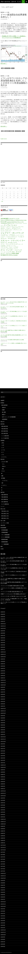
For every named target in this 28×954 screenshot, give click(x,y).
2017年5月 (3, 861)
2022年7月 (3, 720)
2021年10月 (3, 741)
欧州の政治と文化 (5, 515)
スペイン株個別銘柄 (5, 537)
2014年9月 (3, 937)
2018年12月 (3, 819)
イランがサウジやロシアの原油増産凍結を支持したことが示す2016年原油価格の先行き (14, 82)
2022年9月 (3, 715)
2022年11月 (3, 710)
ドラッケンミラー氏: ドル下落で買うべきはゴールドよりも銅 (13, 596)
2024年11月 (3, 654)
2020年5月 (3, 779)
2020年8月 (3, 772)
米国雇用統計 (4, 419)
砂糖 (2, 475)
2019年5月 (3, 807)
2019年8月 (3, 800)
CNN (14, 220)
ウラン (22, 226)
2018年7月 (3, 831)
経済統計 (2, 402)
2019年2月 (3, 814)
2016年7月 (3, 885)
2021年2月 (3, 760)
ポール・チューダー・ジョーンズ (11, 250)
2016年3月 (3, 894)
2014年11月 (3, 932)
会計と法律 (3, 520)
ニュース (5, 12)
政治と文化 (3, 508)
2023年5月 (3, 696)
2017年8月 (3, 854)
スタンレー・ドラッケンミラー (13, 240)
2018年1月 (3, 842)
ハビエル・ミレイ (5, 245)
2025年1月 (3, 649)
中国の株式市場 (4, 428)
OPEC (22, 222)
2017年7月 (3, 856)
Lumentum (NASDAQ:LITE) (13, 222)
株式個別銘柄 (3, 527)
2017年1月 (3, 871)
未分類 (2, 548)
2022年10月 (3, 713)
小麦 (2, 482)
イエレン (2, 225)
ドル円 (2, 445)
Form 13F (3, 222)
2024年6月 (3, 666)
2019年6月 (3, 805)
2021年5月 (3, 753)
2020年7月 (3, 774)
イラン (13, 68)
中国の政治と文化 (5, 511)
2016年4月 (3, 892)
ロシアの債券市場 (5, 504)
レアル (2, 454)
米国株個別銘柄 (4, 541)
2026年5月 (3, 611)
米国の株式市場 (4, 426)
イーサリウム (4, 480)
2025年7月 (3, 635)
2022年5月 (3, 725)
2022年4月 (3, 727)
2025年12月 (3, 623)
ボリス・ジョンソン (14, 248)
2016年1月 (3, 899)
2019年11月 (3, 793)
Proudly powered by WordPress (6, 952)
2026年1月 (3, 621)
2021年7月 (3, 748)
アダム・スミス (15, 223)
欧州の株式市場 (4, 431)
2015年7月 (3, 913)
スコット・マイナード (8, 238)
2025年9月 (3, 630)
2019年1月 (3, 816)
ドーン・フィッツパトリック (9, 244)
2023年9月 (3, 687)
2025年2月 (3, 647)
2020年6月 (3, 776)
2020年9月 (3, 769)
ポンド (2, 452)
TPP (11, 223)
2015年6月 (3, 915)
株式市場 (2, 424)
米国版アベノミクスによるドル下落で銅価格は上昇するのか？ (13, 593)
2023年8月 (3, 689)
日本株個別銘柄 (4, 530)
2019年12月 (3, 791)
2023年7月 (3, 692)
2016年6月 (3, 887)
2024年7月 (3, 663)
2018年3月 (3, 838)
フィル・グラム (13, 245)
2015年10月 (3, 906)
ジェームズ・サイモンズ (19, 235)
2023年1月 (3, 706)
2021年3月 (3, 758)
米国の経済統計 (4, 405)
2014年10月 (3, 934)
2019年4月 (3, 809)
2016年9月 (3, 880)
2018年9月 (3, 826)
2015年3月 (3, 922)
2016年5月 (3, 889)
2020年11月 (3, 765)
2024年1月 (3, 677)
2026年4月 (3, 614)
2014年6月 (3, 944)
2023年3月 (3, 701)
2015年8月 (3, 911)
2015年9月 (3, 908)
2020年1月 (3, 788)
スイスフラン (4, 456)
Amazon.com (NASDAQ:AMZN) (7, 220)
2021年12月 (3, 736)
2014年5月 (3, 946)
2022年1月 (3, 734)
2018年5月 (3, 833)
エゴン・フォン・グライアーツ (11, 228)
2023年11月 (3, 682)
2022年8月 (3, 717)
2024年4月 (3, 670)
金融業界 (2, 400)
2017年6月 (3, 859)
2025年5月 (3, 640)
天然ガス (4, 466)
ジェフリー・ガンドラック (12, 233)
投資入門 (2, 421)
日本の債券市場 (4, 501)
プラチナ (3, 471)
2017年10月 (3, 849)
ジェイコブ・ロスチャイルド (6, 231)
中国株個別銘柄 (4, 532)
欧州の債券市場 (4, 499)
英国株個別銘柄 (4, 539)
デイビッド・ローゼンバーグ (9, 242)
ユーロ (2, 447)
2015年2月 (3, 925)
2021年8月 (3, 746)
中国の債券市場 (4, 497)
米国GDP (4, 407)
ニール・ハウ (20, 244)
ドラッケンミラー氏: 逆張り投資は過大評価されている (12, 591)
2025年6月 (3, 637)
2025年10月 (3, 628)
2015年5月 (3, 918)
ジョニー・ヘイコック (6, 236)
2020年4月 (3, 781)
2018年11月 (3, 821)
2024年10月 (3, 656)
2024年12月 (3, 652)
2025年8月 (3, 633)
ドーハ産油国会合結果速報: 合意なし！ (14, 15)
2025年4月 (3, 642)
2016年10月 (3, 878)
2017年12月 (3, 845)
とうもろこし (4, 485)
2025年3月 (3, 644)
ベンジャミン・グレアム (5, 248)
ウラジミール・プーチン (16, 226)
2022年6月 (3, 722)
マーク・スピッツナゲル (5, 251)
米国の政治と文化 (5, 518)
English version (4, 138)
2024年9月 (3, 659)
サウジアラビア (7, 68)
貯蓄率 (3, 409)
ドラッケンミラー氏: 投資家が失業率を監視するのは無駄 (12, 339)
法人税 (13, 255)
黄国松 (16, 255)
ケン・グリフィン (14, 229)
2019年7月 (3, 802)
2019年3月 (3, 812)
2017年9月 (3, 852)
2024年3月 (3, 673)
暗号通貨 (3, 478)
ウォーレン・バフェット (6, 226)
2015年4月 (3, 920)
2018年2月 (3, 840)
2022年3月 (3, 729)
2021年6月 (3, 750)
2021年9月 (3, 743)
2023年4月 (3, 699)
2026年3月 (3, 616)
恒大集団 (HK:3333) (6, 255)
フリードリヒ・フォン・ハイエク (9, 247)
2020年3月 (3, 783)
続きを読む (4, 63)
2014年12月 (3, 930)
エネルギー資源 (4, 461)
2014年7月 (3, 941)
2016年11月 (3, 875)
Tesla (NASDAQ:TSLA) (5, 223)
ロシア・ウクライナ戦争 (8, 253)
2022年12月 (3, 708)
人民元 (2, 442)
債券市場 (2, 492)
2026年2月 (3, 619)
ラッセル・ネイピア (15, 251)
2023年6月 (3, 694)
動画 (1, 546)
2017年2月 (3, 868)
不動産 (17, 253)
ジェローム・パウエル (8, 235)
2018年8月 (3, 828)
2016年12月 (3, 873)
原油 (8, 12)
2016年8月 (3, 882)
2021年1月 (3, 762)
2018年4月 (3, 835)
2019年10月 (3, 795)
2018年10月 (3, 823)
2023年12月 (3, 680)
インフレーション (10, 225)
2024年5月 (3, 668)
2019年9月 (3, 798)
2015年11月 (3, 904)
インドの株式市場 (5, 435)
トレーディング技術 (5, 522)
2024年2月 (3, 675)
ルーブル (3, 449)
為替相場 (2, 440)
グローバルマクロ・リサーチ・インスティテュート (11, 1)
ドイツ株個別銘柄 (5, 544)
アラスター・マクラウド (22, 223)
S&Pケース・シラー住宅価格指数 (9, 416)
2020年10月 (3, 767)
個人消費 (4, 412)
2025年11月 (3, 626)
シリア (20, 229)
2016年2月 (3, 897)
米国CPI (3, 414)
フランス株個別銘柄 (5, 534)
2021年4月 (3, 755)
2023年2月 (3, 703)
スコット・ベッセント (18, 236)
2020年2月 (3, 786)
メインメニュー (26, 1)
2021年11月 (3, 739)
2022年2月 (3, 732)
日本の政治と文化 (5, 513)
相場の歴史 (3, 525)
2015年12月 (3, 901)
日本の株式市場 (4, 433)
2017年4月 (3, 864)
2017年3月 (3, 866)
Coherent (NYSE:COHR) (20, 220)
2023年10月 (3, 684)
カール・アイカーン (5, 229)
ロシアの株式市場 (5, 438)
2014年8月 (3, 939)
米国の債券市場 (4, 494)
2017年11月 (3, 847)
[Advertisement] (14, 162)
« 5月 (2, 201)
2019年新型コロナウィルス (10, 219)
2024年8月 (3, 661)
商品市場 (2, 12)
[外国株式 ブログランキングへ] (4, 209)
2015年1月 (3, 927)
